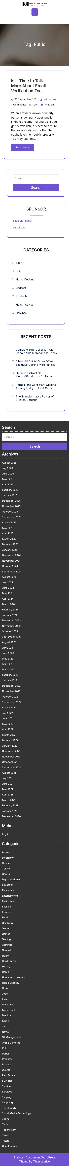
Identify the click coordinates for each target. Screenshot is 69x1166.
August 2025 (9, 522)
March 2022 (9, 734)
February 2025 (10, 544)
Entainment (8, 890)
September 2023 (11, 636)
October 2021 (9, 761)
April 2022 (7, 729)
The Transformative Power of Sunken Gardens (35, 398)
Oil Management (11, 1037)
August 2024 (9, 576)
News (5, 1031)
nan (4, 1026)
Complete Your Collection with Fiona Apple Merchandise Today (36, 351)
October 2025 (10, 511)
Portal (5, 1053)
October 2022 (10, 696)
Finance (6, 912)
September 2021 (11, 767)
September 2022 (11, 702)
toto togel (19, 227)
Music (5, 1021)
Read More (22, 147)
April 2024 (7, 598)
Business (7, 863)
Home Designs (25, 279)
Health (5, 955)
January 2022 (9, 745)
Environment (9, 901)
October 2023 (10, 631)
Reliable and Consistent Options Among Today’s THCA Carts (36, 386)
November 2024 (11, 560)
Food (5, 917)
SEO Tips (21, 271)
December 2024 (11, 555)
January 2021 (9, 811)
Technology (9, 1129)
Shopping (7, 1102)
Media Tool (8, 1010)
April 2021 (7, 794)
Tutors (5, 1140)
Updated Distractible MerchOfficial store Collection (34, 374)
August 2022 (9, 707)
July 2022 (7, 713)
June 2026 (8, 473)
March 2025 (9, 538)
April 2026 (7, 484)
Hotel (5, 988)
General (6, 950)
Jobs (5, 993)
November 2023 (11, 626)
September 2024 (11, 571)
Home (5, 971)
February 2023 (10, 674)
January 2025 (9, 549)
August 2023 (9, 642)
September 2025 (11, 517)
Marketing (8, 1004)
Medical (6, 1015)
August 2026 (9, 462)
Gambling (7, 923)
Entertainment (10, 895)
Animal (6, 852)
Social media (9, 1108)
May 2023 (7, 658)
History (6, 966)
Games (6, 933)
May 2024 (7, 593)
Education (7, 884)
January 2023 (9, 680)
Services (7, 1091)
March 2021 (8, 800)
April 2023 (7, 664)
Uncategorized (10, 1146)
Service (6, 1086)
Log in (5, 834)
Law (4, 999)
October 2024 (10, 566)
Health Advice (24, 304)
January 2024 (9, 615)
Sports (6, 1118)
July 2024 (7, 582)
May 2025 (7, 528)
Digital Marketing (11, 879)
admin (47, 99)
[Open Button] (34, 12)
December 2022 (11, 685)
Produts (6, 1064)
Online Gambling (11, 1042)
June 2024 (8, 587)
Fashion (6, 906)
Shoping (6, 1097)
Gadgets (21, 287)
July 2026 (7, 468)
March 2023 (9, 669)
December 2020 (11, 816)
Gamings (21, 313)
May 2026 (7, 479)
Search (36, 187)
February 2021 (10, 805)
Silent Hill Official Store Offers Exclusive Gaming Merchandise (35, 363)
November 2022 (11, 691)
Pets (4, 1048)
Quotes (6, 1069)
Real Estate (8, 1075)
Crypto (6, 874)
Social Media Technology (16, 1113)
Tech (35, 104)
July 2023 (7, 647)
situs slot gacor (22, 220)
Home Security (10, 982)
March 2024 (9, 604)
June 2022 (8, 718)
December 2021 (11, 751)
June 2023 (8, 653)
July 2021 (7, 778)
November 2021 (11, 756)
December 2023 (11, 620)
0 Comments (18, 104)
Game (5, 928)
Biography (8, 857)
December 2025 (11, 500)
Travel (5, 1135)
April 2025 (7, 533)
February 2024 (10, 609)
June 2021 (7, 783)
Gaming (6, 939)
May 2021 (7, 789)
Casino (6, 868)
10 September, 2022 (26, 99)
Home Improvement (13, 977)
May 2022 (7, 723)
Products (21, 296)
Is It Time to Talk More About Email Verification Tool (28, 85)
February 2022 (10, 740)
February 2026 (10, 489)
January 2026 (9, 495)
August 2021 (9, 772)
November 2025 (11, 506)
